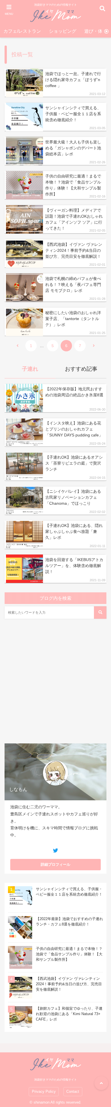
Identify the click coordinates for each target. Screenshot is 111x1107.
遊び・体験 (95, 31)
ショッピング (62, 31)
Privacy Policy (44, 1091)
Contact (72, 1091)
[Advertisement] (55, 683)
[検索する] (100, 612)
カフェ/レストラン (22, 31)
